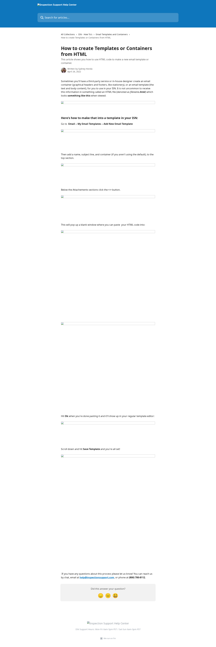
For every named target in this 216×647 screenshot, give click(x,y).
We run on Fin (110, 638)
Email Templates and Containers (112, 34)
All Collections (68, 34)
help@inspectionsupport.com (97, 577)
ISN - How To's (85, 34)
